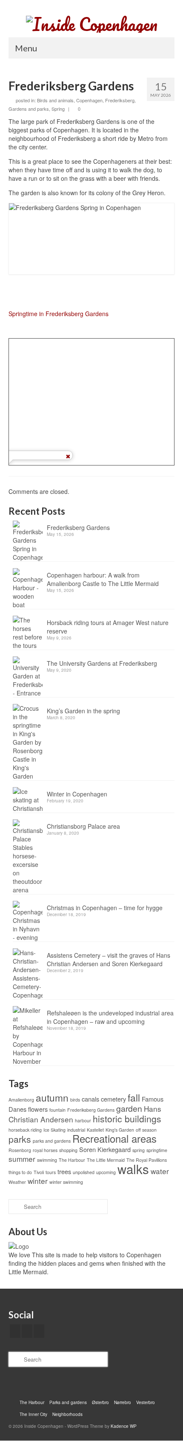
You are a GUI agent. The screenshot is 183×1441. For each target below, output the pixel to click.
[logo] (19, 1245)
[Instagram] (27, 1331)
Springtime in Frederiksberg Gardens (59, 313)
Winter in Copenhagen (77, 794)
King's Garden (120, 1130)
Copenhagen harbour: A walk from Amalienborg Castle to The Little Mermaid (103, 579)
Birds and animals (55, 100)
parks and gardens (52, 1141)
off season (146, 1130)
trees (64, 1171)
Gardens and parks (29, 108)
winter (38, 1180)
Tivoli (39, 1172)
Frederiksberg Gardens (78, 527)
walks (133, 1168)
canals (90, 1098)
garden (129, 1108)
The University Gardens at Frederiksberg (102, 663)
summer (22, 1158)
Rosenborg (20, 1150)
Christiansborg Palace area (83, 826)
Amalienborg (21, 1099)
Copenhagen (89, 100)
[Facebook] (15, 1331)
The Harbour (72, 1160)
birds (75, 1099)
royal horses (45, 1150)
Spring (58, 108)
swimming (47, 1160)
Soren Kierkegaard (105, 1149)
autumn (52, 1097)
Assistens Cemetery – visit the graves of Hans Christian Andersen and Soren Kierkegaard (108, 959)
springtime (156, 1150)
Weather (17, 1182)
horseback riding (25, 1130)
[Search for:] (58, 1206)
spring (138, 1150)
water (160, 1171)
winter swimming (66, 1182)
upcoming (106, 1172)
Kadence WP (124, 1426)
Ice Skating (54, 1130)
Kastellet (95, 1130)
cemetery (113, 1098)
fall (134, 1097)
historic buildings (127, 1118)
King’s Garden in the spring (83, 710)
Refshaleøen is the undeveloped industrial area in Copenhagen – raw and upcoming (110, 1017)
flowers (38, 1109)
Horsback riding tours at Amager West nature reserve (108, 626)
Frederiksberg (119, 100)
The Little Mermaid (106, 1160)
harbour (83, 1120)
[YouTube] (39, 1331)
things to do (20, 1172)
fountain (57, 1110)
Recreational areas (114, 1138)
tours (51, 1172)
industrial (76, 1130)
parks (20, 1139)
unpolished (83, 1172)
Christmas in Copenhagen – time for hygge (105, 907)
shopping (68, 1150)
